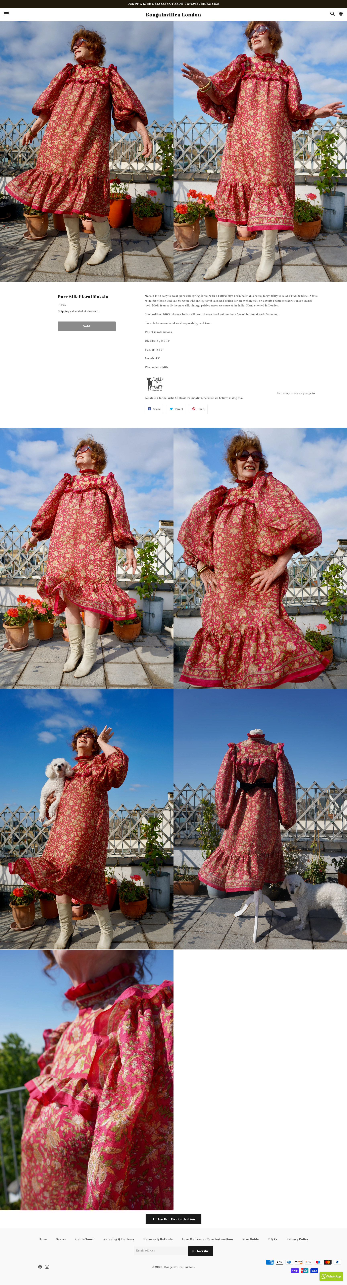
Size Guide (250, 1239)
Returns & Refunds (158, 1239)
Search (61, 1239)
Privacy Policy (298, 1239)
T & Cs (273, 1239)
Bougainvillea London (173, 14)
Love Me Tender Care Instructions (208, 1239)
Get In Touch (85, 1239)
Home (43, 1239)
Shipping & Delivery (119, 1239)
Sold (86, 326)
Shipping (63, 311)
